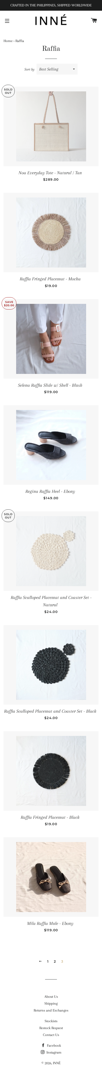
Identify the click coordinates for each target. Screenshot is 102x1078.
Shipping (51, 1003)
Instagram (53, 1052)
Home (8, 41)
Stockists (51, 1021)
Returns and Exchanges (51, 1010)
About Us (51, 996)
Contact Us (51, 1035)
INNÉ (56, 1063)
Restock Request (51, 1028)
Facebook (53, 1045)
